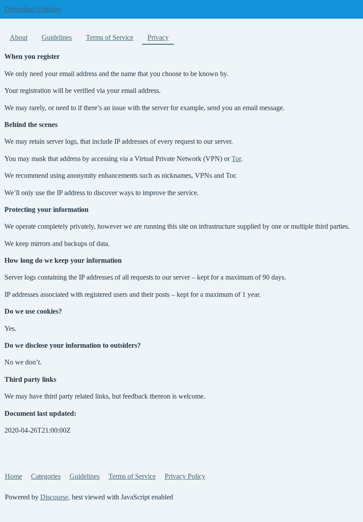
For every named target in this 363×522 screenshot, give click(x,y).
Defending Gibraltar (32, 9)
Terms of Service (109, 37)
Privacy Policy (185, 476)
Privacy (158, 37)
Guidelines (57, 37)
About (18, 37)
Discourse (54, 497)
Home (13, 476)
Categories (46, 476)
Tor (236, 158)
